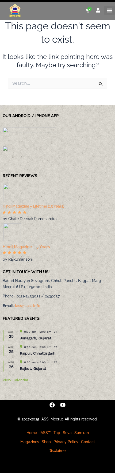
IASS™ (45, 433)
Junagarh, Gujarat (35, 338)
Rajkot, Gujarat (33, 368)
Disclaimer (57, 450)
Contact (88, 442)
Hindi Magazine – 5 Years (26, 246)
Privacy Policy (65, 442)
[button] (109, 10)
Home (31, 433)
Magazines (29, 442)
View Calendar (15, 380)
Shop (46, 442)
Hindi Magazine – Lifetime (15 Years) (33, 206)
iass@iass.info (27, 305)
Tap (56, 433)
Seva (67, 433)
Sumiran (81, 433)
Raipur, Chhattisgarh (37, 353)
